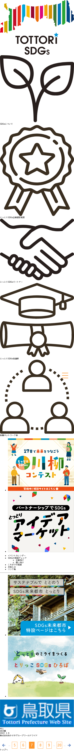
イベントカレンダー (17, 556)
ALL (2, 729)
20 (59, 745)
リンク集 (12, 569)
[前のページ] (4, 745)
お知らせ (12, 567)
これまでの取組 (15, 565)
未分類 (3, 731)
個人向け (20, 562)
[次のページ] (69, 745)
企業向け (20, 560)
